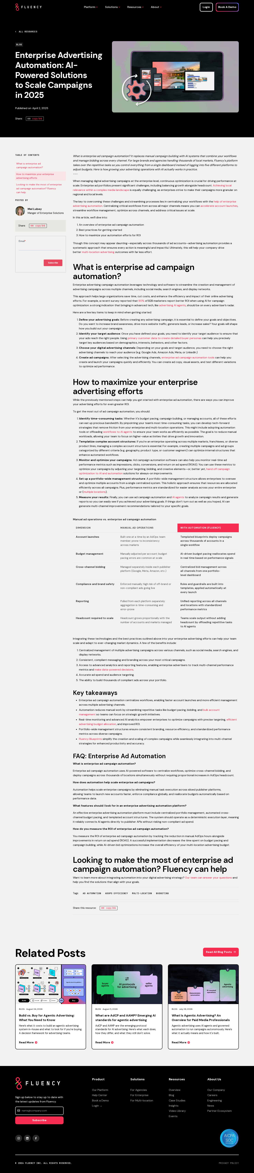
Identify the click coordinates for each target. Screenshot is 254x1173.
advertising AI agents (172, 305)
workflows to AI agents (117, 432)
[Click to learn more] (229, 1138)
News (210, 1105)
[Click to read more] (51, 1007)
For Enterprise (139, 1095)
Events (173, 1116)
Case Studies (177, 1100)
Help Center (99, 1095)
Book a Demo (100, 1100)
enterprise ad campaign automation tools (188, 357)
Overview (174, 1090)
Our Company (216, 1090)
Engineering (214, 1100)
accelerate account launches (219, 206)
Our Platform (100, 1090)
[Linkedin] (27, 1138)
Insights (173, 1105)
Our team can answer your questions (208, 877)
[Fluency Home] (28, 7)
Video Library (177, 1111)
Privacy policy (229, 1163)
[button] (90, 7)
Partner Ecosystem (219, 1111)
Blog (171, 1095)
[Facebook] (35, 1138)
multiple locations (94, 492)
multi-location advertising (98, 252)
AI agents (178, 497)
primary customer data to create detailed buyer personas (164, 338)
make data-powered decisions (114, 669)
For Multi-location (141, 1100)
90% (141, 301)
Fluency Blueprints (90, 739)
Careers (212, 1095)
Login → (97, 1105)
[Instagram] (18, 1138)
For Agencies (138, 1090)
